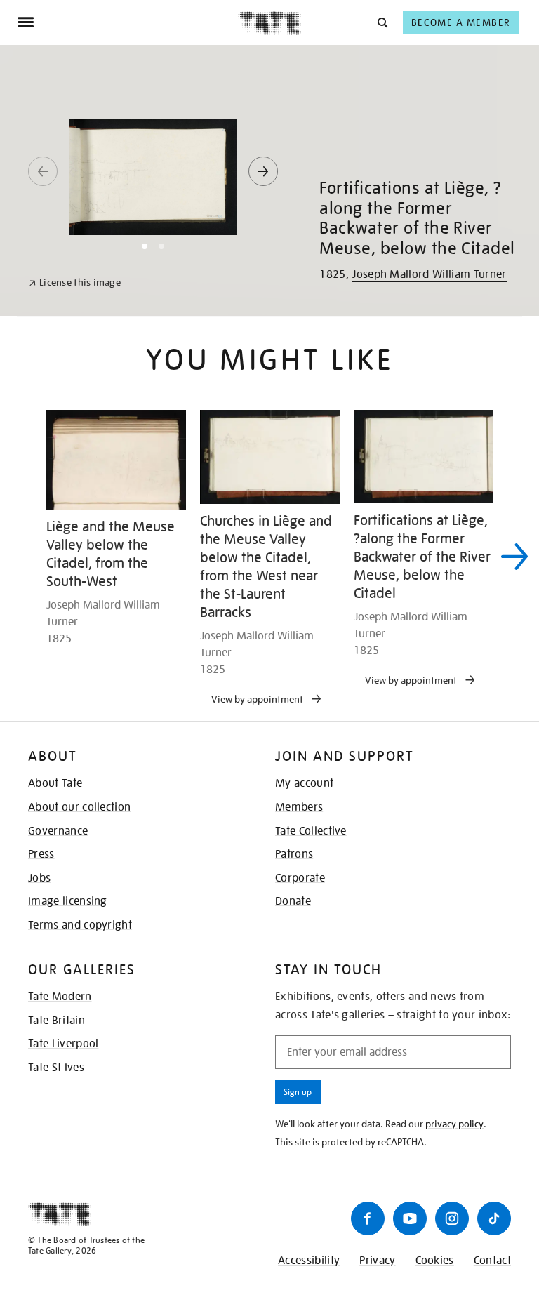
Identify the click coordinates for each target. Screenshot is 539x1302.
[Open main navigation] (127, 22)
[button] (381, 22)
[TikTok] (494, 1218)
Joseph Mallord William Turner (429, 274)
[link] (74, 282)
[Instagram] (452, 1218)
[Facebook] (368, 1218)
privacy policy (454, 1123)
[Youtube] (410, 1218)
